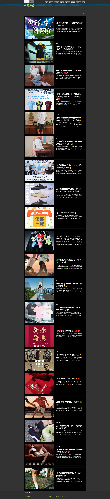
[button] (83, 13)
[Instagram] (31, 492)
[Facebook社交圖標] (29, 492)
